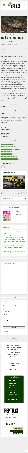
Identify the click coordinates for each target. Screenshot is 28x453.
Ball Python (17, 390)
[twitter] (9, 424)
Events (10, 361)
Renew (12, 431)
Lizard (5, 314)
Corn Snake (9, 390)
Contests (13, 365)
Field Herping (9, 352)
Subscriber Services (18, 433)
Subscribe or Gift (18, 428)
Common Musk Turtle (13, 399)
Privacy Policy (7, 417)
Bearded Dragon (13, 385)
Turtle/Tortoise (7, 311)
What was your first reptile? (10, 305)
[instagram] (12, 424)
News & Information (13, 354)
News (17, 363)
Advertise (18, 214)
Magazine (17, 352)
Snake (5, 309)
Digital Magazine (19, 431)
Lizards (7, 347)
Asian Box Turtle (22, 194)
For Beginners (10, 363)
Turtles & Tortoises (16, 347)
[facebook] (14, 424)
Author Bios (18, 372)
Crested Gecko (13, 387)
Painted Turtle (13, 383)
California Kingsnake (13, 394)
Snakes (17, 345)
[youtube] (7, 424)
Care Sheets (10, 345)
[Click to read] (14, 182)
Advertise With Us (9, 372)
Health (15, 361)
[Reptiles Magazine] (13, 9)
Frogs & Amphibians (13, 350)
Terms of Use (16, 417)
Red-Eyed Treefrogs (13, 397)
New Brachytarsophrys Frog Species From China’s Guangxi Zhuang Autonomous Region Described (14, 241)
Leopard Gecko (13, 392)
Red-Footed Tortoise (13, 380)
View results (6, 331)
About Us (17, 369)
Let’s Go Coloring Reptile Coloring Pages (13, 245)
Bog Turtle (4, 194)
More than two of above (9, 317)
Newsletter (13, 356)
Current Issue (18, 211)
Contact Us (18, 213)
